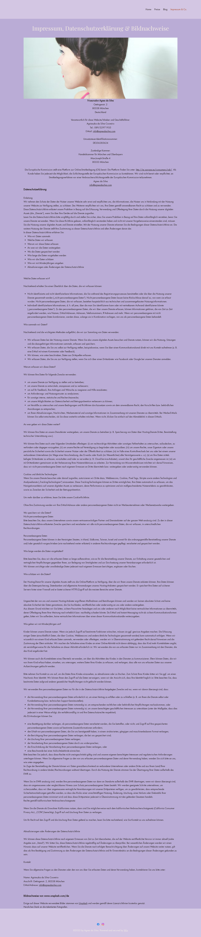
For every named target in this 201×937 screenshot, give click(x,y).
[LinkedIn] (102, 924)
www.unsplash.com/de (56, 896)
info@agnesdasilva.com (104, 131)
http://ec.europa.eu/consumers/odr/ (154, 169)
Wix (126, 930)
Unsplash (83, 903)
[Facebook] (98, 924)
